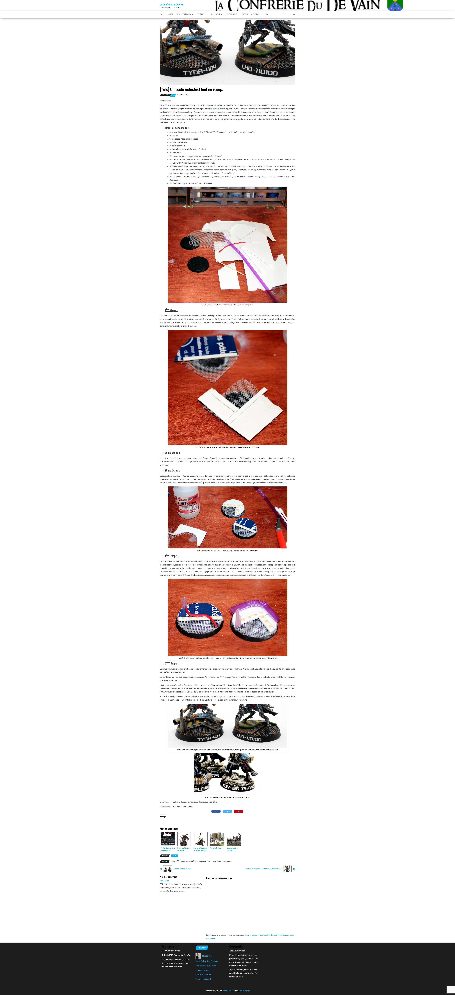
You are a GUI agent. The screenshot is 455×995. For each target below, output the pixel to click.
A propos (255, 14)
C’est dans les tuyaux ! (204, 975)
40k (178, 861)
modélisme (193, 861)
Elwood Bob (184, 95)
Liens (265, 14)
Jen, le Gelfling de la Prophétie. (207, 961)
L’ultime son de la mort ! (182, 869)
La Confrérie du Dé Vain (171, 4)
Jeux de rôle (231, 14)
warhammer (227, 861)
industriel (184, 861)
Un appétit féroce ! (202, 970)
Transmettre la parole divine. (206, 966)
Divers (245, 14)
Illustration (215, 14)
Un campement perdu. (204, 979)
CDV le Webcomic (184, 14)
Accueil (169, 14)
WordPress (227, 991)
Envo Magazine (244, 991)
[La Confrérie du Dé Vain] (161, 14)
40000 (172, 861)
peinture (202, 861)
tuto (214, 861)
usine (219, 861)
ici (211, 109)
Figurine (200, 14)
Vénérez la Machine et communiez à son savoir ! (263, 869)
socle (209, 861)
